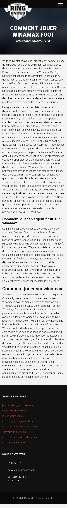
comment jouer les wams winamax (19, 426)
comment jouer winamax (14, 432)
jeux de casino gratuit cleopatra (17, 405)
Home (18, 41)
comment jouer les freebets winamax (20, 437)
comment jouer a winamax (15, 442)
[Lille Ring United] (18, 12)
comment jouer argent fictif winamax (20, 421)
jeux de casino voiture (13, 416)
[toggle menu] (61, 4)
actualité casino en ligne (14, 410)
